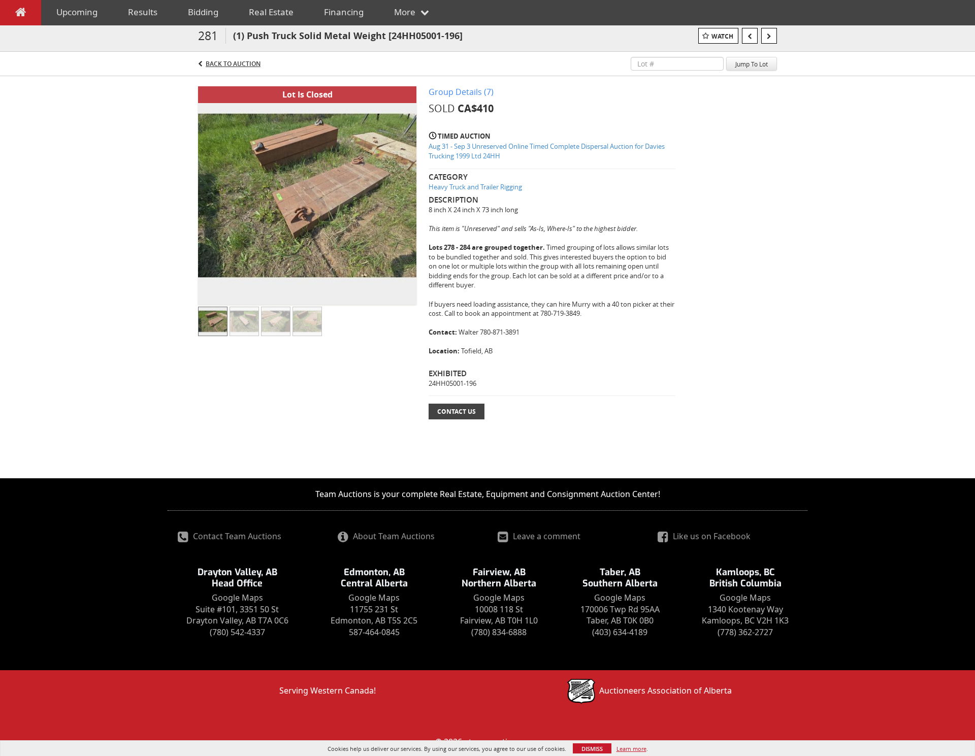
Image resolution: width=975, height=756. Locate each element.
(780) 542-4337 (237, 632)
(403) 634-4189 (619, 632)
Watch (722, 36)
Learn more (631, 748)
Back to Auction (233, 63)
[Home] (20, 14)
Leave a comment (545, 536)
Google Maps (237, 597)
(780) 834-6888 (499, 632)
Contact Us (456, 411)
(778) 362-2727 (745, 632)
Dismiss (592, 748)
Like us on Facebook (711, 536)
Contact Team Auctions (236, 536)
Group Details (461, 91)
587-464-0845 (374, 632)
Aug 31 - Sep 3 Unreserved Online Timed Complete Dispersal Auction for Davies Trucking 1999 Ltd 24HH (547, 151)
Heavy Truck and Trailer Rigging (475, 186)
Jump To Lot (751, 64)
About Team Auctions (393, 536)
